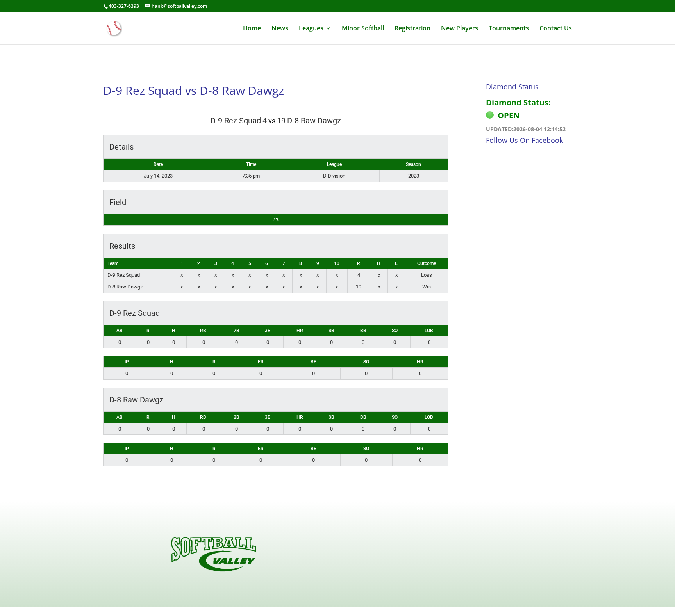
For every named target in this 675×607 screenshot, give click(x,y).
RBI (203, 330)
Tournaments (509, 28)
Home (252, 28)
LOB (429, 330)
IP (127, 362)
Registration (412, 28)
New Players (459, 28)
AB (119, 330)
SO (395, 330)
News (279, 28)
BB (363, 330)
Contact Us (555, 28)
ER (261, 362)
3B (268, 330)
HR (299, 330)
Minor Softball (363, 28)
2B (236, 330)
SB (331, 330)
